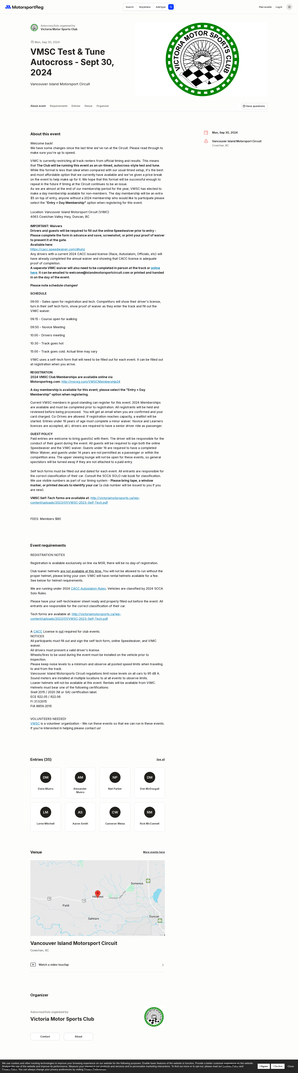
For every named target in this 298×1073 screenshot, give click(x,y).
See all (161, 759)
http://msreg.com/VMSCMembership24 (91, 381)
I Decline (277, 1066)
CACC (37, 631)
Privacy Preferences (95, 1069)
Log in (279, 7)
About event (38, 106)
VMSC (35, 723)
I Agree (264, 1066)
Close (291, 1066)
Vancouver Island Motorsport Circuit (60, 84)
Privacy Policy (9, 1069)
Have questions (255, 106)
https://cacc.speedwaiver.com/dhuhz (57, 249)
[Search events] (171, 7)
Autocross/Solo (50, 25)
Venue (88, 106)
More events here (154, 852)
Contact (45, 1036)
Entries (76, 106)
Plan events (265, 7)
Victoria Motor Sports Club (59, 29)
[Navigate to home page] (24, 6)
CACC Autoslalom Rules (88, 588)
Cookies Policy (231, 1066)
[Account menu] (289, 7)
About (78, 1036)
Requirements (58, 106)
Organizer (102, 106)
